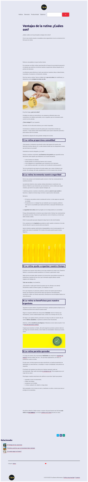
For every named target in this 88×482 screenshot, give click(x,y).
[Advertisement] (44, 51)
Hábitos (14, 463)
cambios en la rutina (46, 412)
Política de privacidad (69, 477)
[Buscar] (65, 15)
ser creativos (31, 412)
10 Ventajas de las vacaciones (14, 445)
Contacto (77, 477)
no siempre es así (46, 371)
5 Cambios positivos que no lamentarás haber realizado (21, 448)
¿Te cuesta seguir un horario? (14, 451)
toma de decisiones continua (31, 324)
